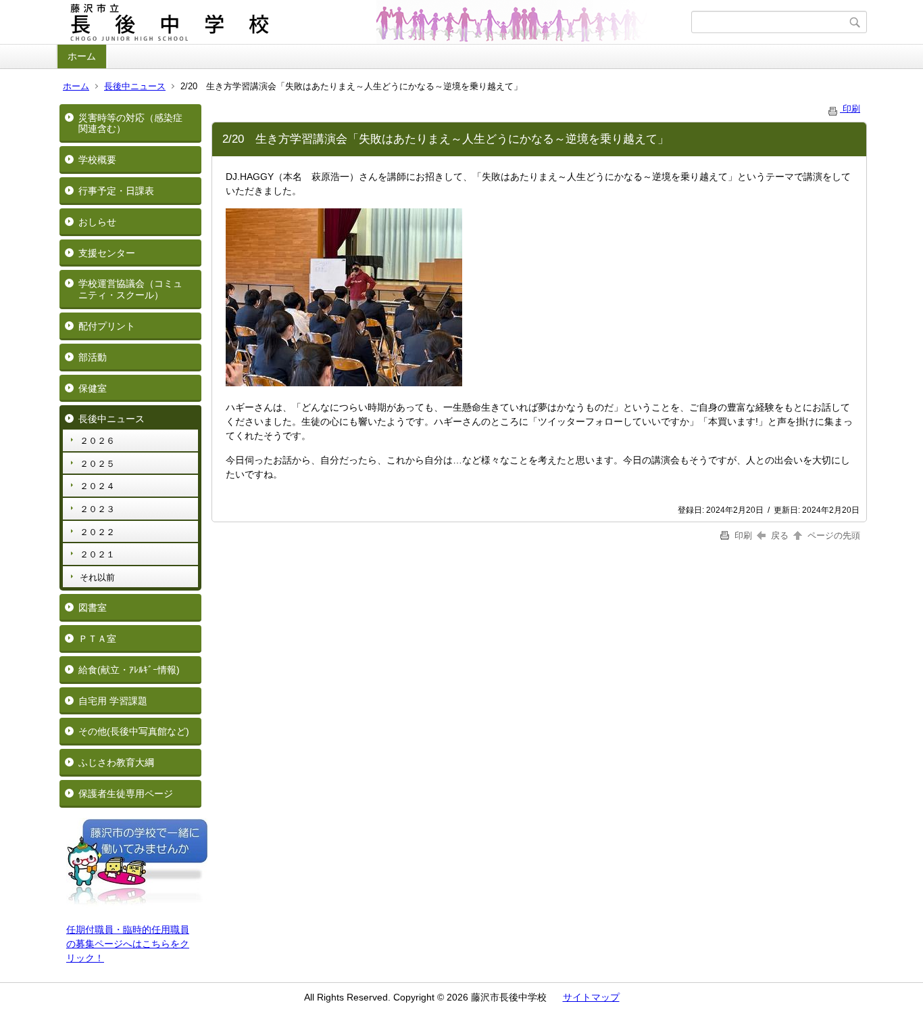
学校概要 (97, 159)
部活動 (92, 357)
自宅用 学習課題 (112, 700)
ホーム (82, 56)
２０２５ (97, 464)
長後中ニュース (135, 86)
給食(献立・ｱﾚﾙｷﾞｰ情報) (129, 669)
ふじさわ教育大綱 (116, 762)
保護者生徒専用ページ (125, 793)
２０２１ (97, 554)
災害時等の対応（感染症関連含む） (130, 123)
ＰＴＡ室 (97, 638)
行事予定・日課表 (116, 190)
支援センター (106, 253)
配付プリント (106, 326)
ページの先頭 (832, 535)
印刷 (850, 109)
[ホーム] (375, 22)
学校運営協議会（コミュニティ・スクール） (130, 289)
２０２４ (97, 486)
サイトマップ (591, 997)
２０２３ (97, 509)
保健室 (92, 388)
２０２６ (97, 441)
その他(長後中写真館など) (133, 731)
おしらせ (97, 221)
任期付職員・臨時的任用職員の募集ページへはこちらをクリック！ (127, 943)
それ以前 (97, 577)
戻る (779, 535)
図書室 (92, 607)
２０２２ (97, 532)
